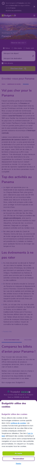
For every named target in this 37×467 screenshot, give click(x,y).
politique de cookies (18, 423)
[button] (18, 463)
